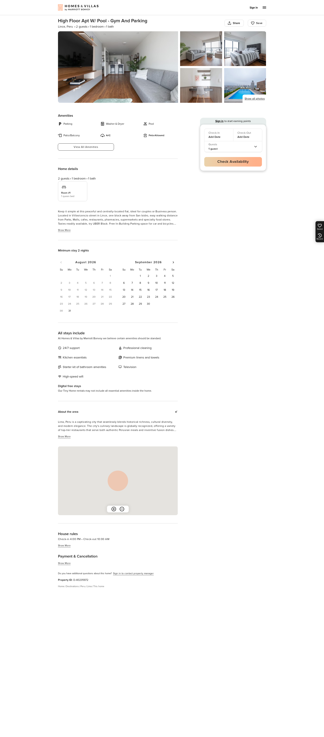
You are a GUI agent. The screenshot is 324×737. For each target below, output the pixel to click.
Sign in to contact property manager (133, 573)
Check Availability (233, 161)
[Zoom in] (114, 509)
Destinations (72, 586)
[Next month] (173, 262)
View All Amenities (86, 147)
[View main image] (118, 67)
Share (236, 23)
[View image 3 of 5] (245, 48)
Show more (64, 230)
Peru (82, 586)
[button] (69, 310)
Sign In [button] (254, 7)
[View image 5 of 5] (245, 85)
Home (61, 586)
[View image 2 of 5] (201, 48)
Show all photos (255, 98)
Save (259, 23)
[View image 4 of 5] (201, 85)
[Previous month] (61, 262)
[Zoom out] (122, 509)
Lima (89, 586)
